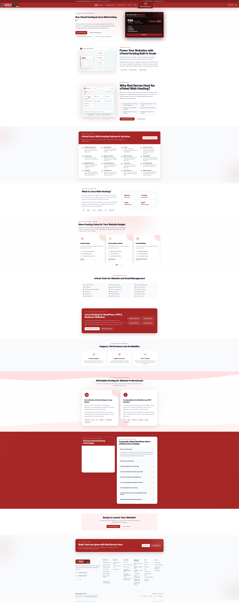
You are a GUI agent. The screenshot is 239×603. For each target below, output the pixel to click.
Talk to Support (155, 545)
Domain (101, 5)
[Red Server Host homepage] (10, 5)
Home (96, 5)
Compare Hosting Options (95, 32)
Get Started (145, 545)
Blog (80, 579)
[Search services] (229, 5)
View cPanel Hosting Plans (127, 118)
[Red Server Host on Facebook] (76, 580)
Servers (130, 5)
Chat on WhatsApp (126, 526)
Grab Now (143, 34)
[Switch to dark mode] (232, 5)
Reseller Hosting (121, 5)
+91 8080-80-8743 (148, 1)
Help (135, 5)
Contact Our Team (141, 118)
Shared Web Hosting (110, 5)
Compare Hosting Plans (113, 526)
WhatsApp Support (159, 1)
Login (236, 5)
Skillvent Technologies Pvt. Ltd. (92, 596)
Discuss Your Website (107, 328)
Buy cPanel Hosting (81, 32)
